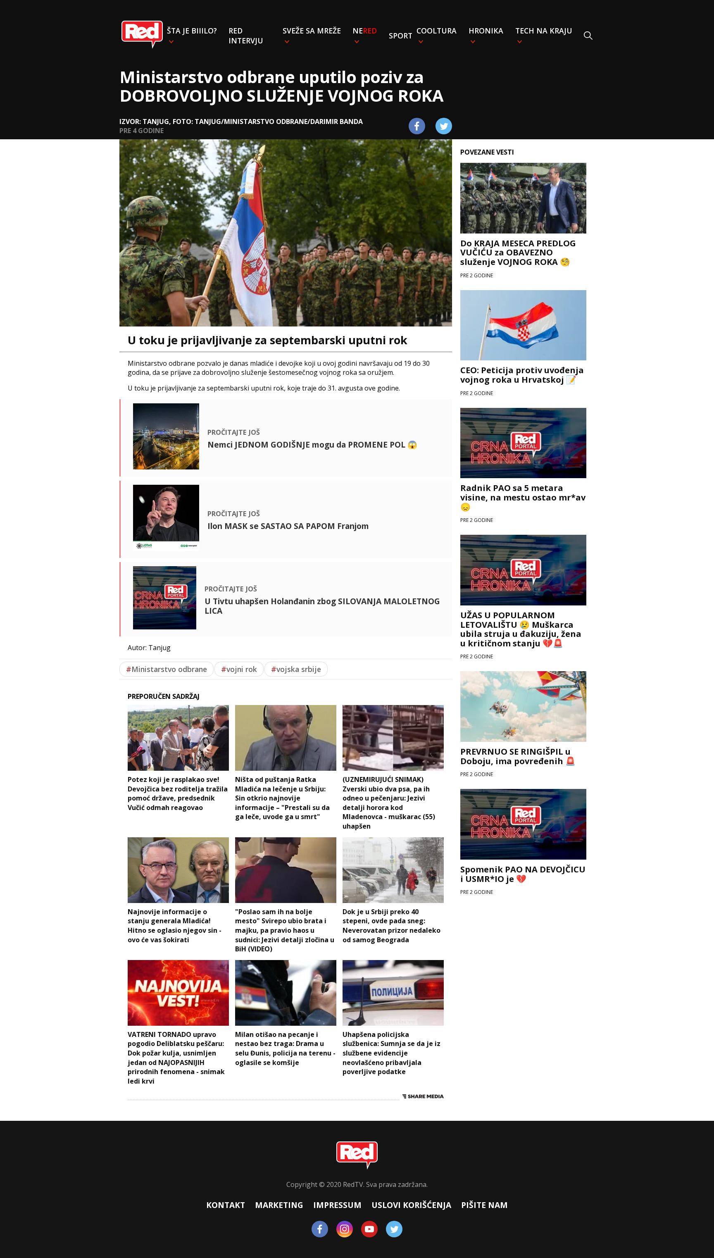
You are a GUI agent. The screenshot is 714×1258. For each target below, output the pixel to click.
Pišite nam (484, 1204)
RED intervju (245, 35)
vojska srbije (296, 669)
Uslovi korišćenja (411, 1204)
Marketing (279, 1204)
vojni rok (239, 669)
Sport (400, 36)
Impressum (337, 1204)
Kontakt (225, 1204)
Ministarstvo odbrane (166, 669)
